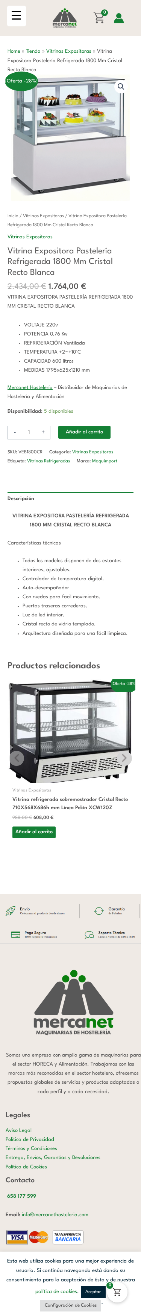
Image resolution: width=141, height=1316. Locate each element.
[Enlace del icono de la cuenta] (119, 18)
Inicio (13, 216)
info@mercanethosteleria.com (55, 1214)
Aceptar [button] (93, 1292)
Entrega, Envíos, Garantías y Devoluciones (53, 1157)
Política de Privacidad (30, 1139)
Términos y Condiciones (31, 1148)
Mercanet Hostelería (30, 387)
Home (14, 51)
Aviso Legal (19, 1130)
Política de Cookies (26, 1167)
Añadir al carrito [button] (34, 832)
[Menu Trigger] (16, 16)
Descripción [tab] (21, 498)
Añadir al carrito (84, 432)
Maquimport (104, 461)
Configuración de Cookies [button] (71, 1305)
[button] (121, 86)
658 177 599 (21, 1196)
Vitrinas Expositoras (68, 51)
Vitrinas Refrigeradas (48, 461)
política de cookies (56, 1291)
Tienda (33, 51)
